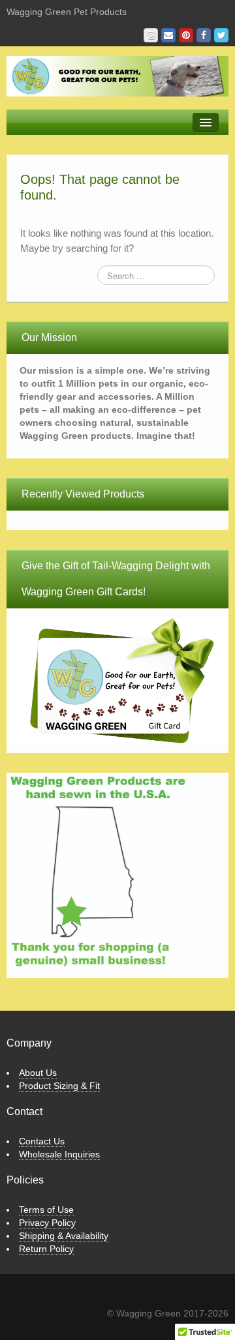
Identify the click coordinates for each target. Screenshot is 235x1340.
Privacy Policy (47, 1222)
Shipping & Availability (63, 1235)
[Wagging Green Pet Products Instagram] (151, 35)
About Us (38, 1072)
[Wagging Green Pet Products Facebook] (203, 35)
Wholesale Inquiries (59, 1154)
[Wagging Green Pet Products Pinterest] (186, 35)
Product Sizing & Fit (59, 1085)
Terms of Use (46, 1209)
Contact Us (42, 1141)
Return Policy (46, 1248)
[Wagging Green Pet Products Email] (168, 35)
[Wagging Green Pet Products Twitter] (221, 35)
